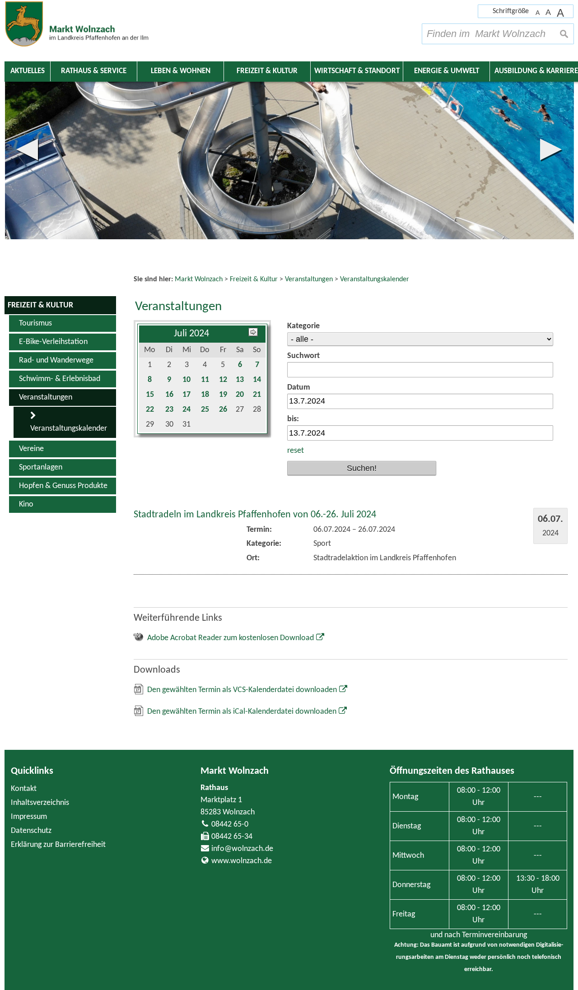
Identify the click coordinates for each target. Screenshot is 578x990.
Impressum (29, 817)
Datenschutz (31, 831)
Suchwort (303, 356)
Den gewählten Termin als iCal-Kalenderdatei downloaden (241, 711)
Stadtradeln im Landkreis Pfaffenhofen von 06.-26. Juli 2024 (255, 515)
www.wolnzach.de (241, 861)
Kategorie (303, 326)
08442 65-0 (229, 824)
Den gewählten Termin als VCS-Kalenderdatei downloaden (242, 690)
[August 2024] (253, 334)
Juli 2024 (191, 334)
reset (295, 450)
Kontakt (24, 789)
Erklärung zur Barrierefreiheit (58, 845)
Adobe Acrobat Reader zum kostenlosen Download (230, 638)
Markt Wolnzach (234, 771)
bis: (293, 419)
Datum (298, 387)
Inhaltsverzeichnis (40, 803)
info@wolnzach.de (242, 849)
